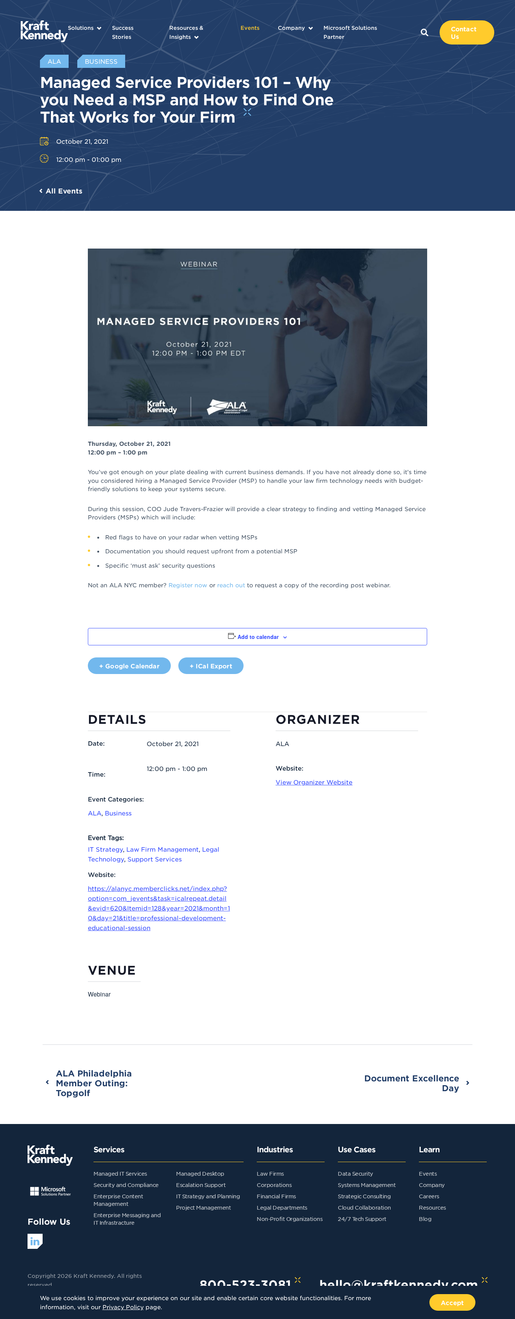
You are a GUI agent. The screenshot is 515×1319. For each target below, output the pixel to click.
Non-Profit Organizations (289, 1218)
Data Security (355, 1173)
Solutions (80, 28)
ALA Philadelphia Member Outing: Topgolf (94, 1083)
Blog (425, 1218)
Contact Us (464, 32)
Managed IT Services (120, 1173)
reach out (231, 584)
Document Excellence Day (411, 1083)
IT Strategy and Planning (208, 1196)
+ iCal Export (211, 665)
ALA (94, 813)
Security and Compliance (126, 1184)
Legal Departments (282, 1207)
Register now (188, 584)
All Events (64, 191)
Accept (452, 1302)
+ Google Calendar (129, 665)
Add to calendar (258, 636)
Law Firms (270, 1173)
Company (291, 28)
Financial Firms (276, 1196)
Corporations (274, 1184)
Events (250, 28)
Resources (432, 1207)
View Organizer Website (314, 782)
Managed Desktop (200, 1173)
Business (118, 813)
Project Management (203, 1207)
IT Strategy (105, 849)
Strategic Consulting (364, 1196)
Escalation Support (200, 1184)
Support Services (154, 859)
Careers (429, 1196)
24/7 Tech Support (362, 1218)
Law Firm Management (162, 849)
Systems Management (366, 1184)
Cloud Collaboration (364, 1207)
